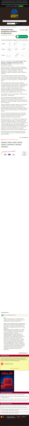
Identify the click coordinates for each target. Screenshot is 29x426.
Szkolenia (24, 416)
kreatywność (4, 142)
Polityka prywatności (11, 416)
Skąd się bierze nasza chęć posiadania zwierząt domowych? (13, 394)
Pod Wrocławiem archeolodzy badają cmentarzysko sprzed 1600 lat (15, 400)
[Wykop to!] (5, 154)
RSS (3, 417)
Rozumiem (21, 6)
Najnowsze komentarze (6, 403)
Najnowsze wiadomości (6, 392)
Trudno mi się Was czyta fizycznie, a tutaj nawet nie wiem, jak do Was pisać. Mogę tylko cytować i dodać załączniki (15, 410)
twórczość (10, 142)
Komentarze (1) (5, 312)
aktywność (20, 142)
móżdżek (15, 142)
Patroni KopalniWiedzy (14, 368)
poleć (27, 153)
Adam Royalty (18, 144)
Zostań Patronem (5, 355)
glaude (5, 315)
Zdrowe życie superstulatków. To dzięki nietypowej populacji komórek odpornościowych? (15, 397)
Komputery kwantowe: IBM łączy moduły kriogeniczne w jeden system (15, 399)
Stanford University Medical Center (11, 139)
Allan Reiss (4, 144)
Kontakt (18, 416)
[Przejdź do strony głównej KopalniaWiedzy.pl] (14, 13)
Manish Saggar (4, 146)
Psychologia (12, 35)
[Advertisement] (14, 218)
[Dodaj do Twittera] (14, 154)
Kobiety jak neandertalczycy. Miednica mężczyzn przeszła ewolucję (14, 407)
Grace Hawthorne (10, 144)
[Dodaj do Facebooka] (9, 154)
